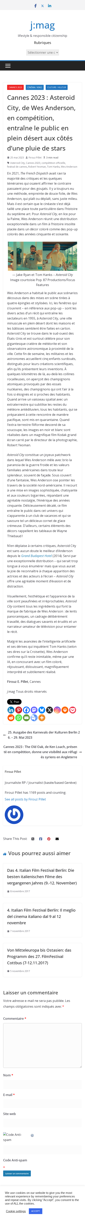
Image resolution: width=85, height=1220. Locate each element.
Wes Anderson (69, 166)
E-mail (9, 1095)
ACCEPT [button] (35, 1211)
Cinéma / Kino (34, 87)
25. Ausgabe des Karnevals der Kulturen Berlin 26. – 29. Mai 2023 (44, 735)
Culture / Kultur (56, 87)
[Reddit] (11, 717)
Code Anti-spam (15, 1160)
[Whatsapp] (18, 717)
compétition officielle (53, 163)
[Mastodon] (34, 710)
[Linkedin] (11, 710)
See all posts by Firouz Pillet (25, 799)
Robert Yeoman (37, 166)
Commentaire (14, 1018)
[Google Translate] (34, 717)
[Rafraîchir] (32, 1134)
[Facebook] (26, 710)
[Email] (26, 717)
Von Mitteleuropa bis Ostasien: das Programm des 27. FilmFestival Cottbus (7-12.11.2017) (39, 956)
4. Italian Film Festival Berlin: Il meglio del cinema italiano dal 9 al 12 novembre (41, 916)
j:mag (42, 24)
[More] (41, 717)
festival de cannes (17, 166)
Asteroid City (17, 163)
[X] (49, 710)
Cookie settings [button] (16, 1211)
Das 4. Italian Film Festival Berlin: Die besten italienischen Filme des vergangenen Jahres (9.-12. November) (42, 877)
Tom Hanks (53, 166)
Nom (8, 1075)
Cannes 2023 (15, 87)
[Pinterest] (18, 710)
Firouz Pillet (35, 157)
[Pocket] (72, 710)
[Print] (64, 710)
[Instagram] (57, 710)
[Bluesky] (41, 710)
